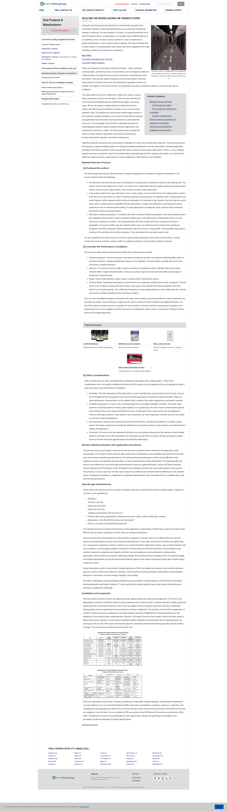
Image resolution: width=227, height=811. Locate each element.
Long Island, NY (105, 756)
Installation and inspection (160, 130)
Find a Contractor (63, 10)
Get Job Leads (136, 777)
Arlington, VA (52, 753)
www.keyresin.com (90, 725)
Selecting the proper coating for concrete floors (59, 73)
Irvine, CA (103, 753)
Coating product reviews (51, 77)
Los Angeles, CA (105, 758)
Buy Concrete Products (93, 10)
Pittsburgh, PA (157, 753)
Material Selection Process (161, 102)
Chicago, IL (52, 764)
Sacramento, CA (158, 756)
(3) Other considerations (162, 116)
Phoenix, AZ (130, 764)
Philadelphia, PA (132, 761)
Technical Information (145, 10)
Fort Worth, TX (79, 761)
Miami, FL (103, 761)
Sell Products (136, 780)
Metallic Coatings (48, 63)
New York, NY (131, 756)
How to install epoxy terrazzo (52, 87)
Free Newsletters (145, 4)
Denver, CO (77, 756)
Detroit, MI (77, 758)
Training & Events (173, 10)
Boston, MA (52, 761)
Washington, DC (158, 764)
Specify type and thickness (161, 127)
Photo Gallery (119, 10)
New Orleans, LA (132, 753)
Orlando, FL (130, 758)
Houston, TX (78, 764)
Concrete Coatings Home (51, 44)
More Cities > (82, 748)
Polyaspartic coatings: (50, 57)
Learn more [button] (84, 807)
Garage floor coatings (50, 49)
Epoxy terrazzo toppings (51, 53)
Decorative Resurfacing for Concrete (97, 59)
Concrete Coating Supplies (93, 63)
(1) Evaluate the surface (162, 105)
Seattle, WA (156, 758)
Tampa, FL (156, 761)
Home (41, 10)
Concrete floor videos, (50, 104)
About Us (134, 4)
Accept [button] (219, 807)
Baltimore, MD (52, 758)
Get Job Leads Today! (122, 4)
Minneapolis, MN (105, 764)
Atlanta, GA (52, 756)
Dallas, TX (77, 753)
